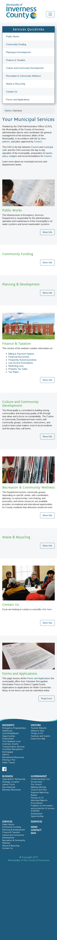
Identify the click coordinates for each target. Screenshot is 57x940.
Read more (46, 698)
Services (7, 821)
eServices (36, 821)
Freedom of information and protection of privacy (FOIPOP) (43, 808)
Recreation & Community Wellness (23, 76)
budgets (13, 156)
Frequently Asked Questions (22, 360)
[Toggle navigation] (50, 14)
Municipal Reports (39, 800)
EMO (33, 833)
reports (48, 153)
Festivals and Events (40, 736)
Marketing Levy (16, 366)
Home (8, 110)
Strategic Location (10, 782)
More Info (47, 232)
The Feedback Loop (11, 741)
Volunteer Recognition (12, 749)
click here (47, 609)
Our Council (36, 784)
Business (7, 776)
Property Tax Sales (18, 369)
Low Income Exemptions (20, 363)
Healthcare (7, 731)
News (34, 827)
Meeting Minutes (38, 787)
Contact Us (11, 91)
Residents (8, 725)
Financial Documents (18, 356)
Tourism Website (38, 728)
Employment (8, 738)
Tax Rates (13, 372)
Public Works (12, 36)
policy (5, 156)
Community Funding (16, 44)
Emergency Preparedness (14, 728)
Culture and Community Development (24, 68)
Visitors (36, 725)
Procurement (37, 803)
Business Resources (11, 790)
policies (6, 141)
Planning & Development (18, 52)
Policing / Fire (8, 760)
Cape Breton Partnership (13, 779)
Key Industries (8, 787)
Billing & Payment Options (21, 353)
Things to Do (37, 733)
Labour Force (8, 784)
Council (37, 141)
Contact (36, 830)
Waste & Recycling (15, 83)
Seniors (5, 754)
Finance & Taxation (15, 60)
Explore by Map (38, 738)
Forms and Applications (17, 99)
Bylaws (34, 795)
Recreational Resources (13, 757)
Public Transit (8, 762)
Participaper (7, 752)
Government (39, 776)
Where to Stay (37, 731)
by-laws (42, 138)
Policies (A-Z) (37, 798)
